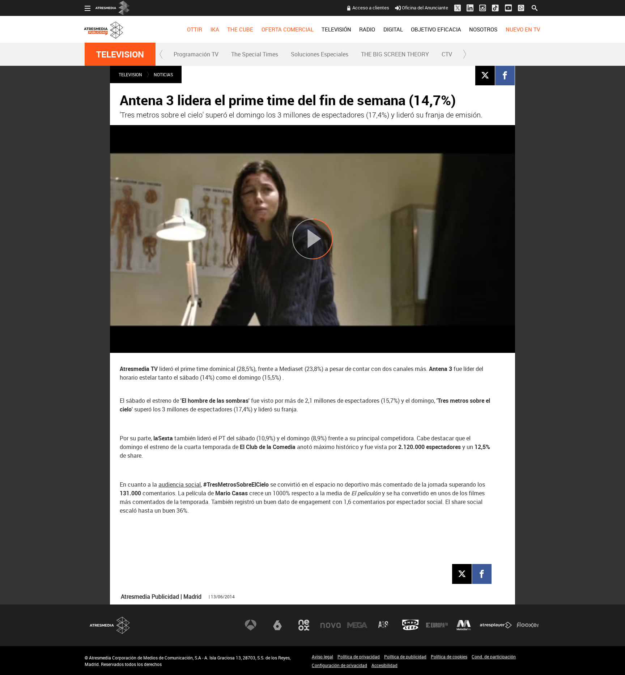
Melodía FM (464, 625)
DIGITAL (393, 29)
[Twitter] (485, 75)
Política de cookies (449, 656)
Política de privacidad (358, 656)
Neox (304, 625)
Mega (357, 625)
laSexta (277, 625)
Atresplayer (496, 625)
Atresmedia (110, 625)
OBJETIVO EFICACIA (436, 29)
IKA (215, 29)
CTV (447, 54)
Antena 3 (251, 625)
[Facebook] (505, 75)
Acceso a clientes (370, 7)
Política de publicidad (405, 656)
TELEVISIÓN (336, 29)
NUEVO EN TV (523, 29)
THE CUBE (240, 29)
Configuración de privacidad (339, 665)
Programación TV (196, 54)
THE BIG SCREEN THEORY (395, 54)
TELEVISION (120, 54)
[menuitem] (194, 29)
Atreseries (384, 625)
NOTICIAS (163, 74)
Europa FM (437, 625)
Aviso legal (322, 656)
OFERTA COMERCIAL (288, 29)
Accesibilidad (384, 665)
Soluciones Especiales (319, 54)
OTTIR (194, 29)
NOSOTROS (483, 29)
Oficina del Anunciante (425, 7)
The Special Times (254, 54)
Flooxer (528, 625)
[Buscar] (534, 7)
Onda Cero (410, 625)
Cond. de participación (494, 656)
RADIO (367, 29)
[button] (161, 54)
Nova (330, 625)
